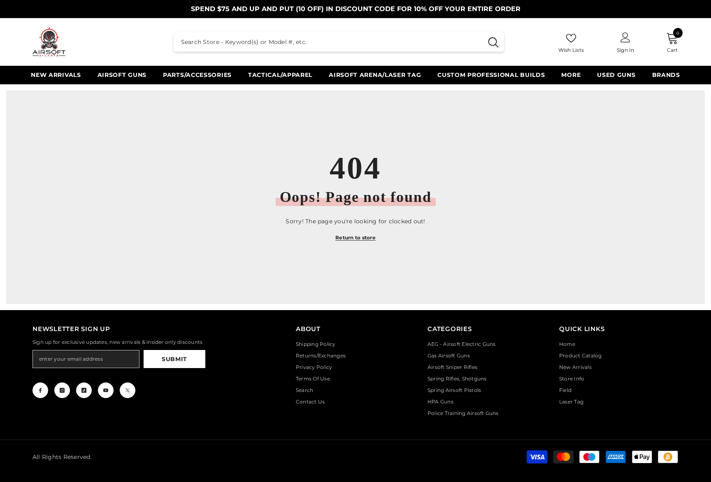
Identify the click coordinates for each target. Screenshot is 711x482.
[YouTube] (106, 390)
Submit (174, 359)
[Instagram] (62, 390)
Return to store (355, 237)
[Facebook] (40, 390)
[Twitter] (127, 390)
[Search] (339, 42)
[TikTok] (84, 390)
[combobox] (328, 42)
